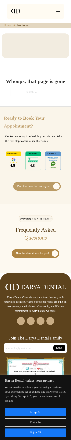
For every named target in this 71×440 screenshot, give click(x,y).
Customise (35, 422)
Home (7, 25)
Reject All (35, 432)
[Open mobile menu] (58, 11)
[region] (35, 407)
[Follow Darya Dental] (21, 321)
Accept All (35, 412)
